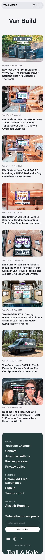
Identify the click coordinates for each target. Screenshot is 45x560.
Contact (10, 451)
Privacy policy (15, 466)
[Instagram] (15, 539)
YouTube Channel (17, 445)
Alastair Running (17, 505)
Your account (14, 493)
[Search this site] (34, 5)
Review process (16, 461)
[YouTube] (8, 539)
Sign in (10, 488)
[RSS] (21, 539)
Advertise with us (17, 456)
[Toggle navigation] (40, 5)
